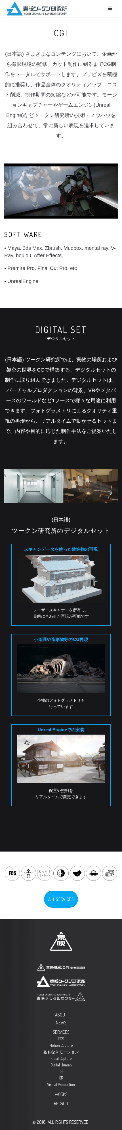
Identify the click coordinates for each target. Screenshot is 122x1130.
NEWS (61, 1023)
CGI (61, 1071)
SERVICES (61, 1032)
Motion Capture (61, 1045)
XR (61, 1078)
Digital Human (61, 1064)
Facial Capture (61, 1058)
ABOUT (61, 1015)
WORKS (61, 1094)
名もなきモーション (61, 1051)
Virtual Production (61, 1084)
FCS (61, 1038)
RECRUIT (61, 1103)
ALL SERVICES (61, 899)
